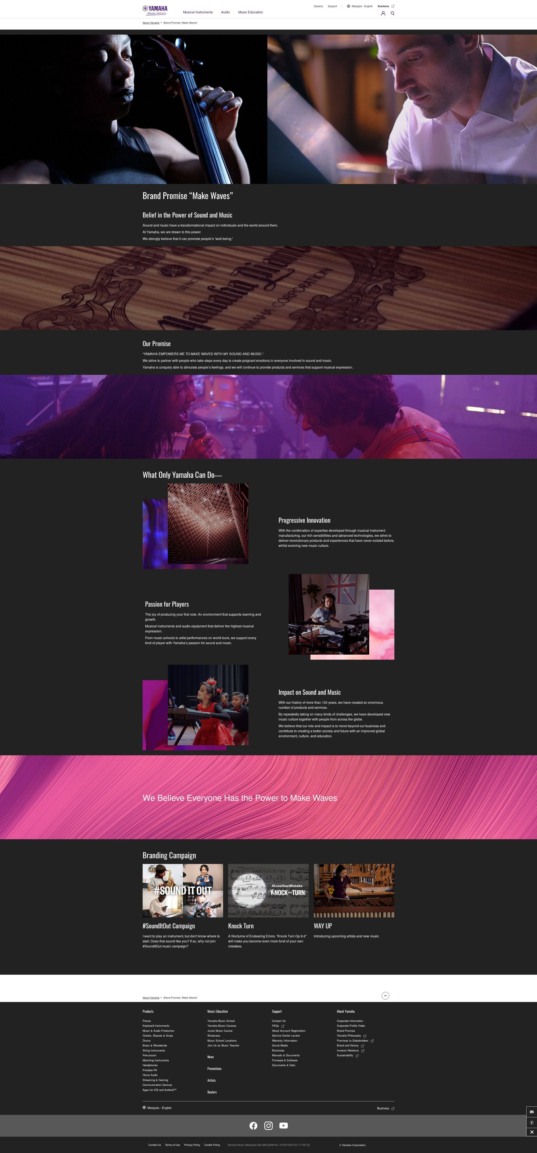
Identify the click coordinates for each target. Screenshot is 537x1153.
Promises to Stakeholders (352, 1040)
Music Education (250, 12)
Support (332, 6)
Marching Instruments (156, 1060)
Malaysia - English (362, 6)
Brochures (278, 1050)
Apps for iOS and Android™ (159, 1090)
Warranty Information (284, 1040)
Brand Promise (346, 1031)
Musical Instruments (198, 12)
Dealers (318, 6)
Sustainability (345, 1055)
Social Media (280, 1045)
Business (383, 6)
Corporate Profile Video (351, 1026)
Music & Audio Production (158, 1031)
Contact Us (279, 1021)
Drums (147, 1040)
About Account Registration (288, 1031)
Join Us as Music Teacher (223, 1045)
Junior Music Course (219, 1031)
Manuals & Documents (286, 1055)
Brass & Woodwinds (155, 1045)
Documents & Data (283, 1065)
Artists (211, 1080)
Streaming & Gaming (155, 1080)
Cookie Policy (212, 1144)
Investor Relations (348, 1050)
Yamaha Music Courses (221, 1026)
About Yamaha (151, 22)
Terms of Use (172, 1144)
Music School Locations (222, 1040)
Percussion (149, 1055)
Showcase (213, 1035)
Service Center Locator (286, 1035)
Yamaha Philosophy (349, 1035)
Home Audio (150, 1075)
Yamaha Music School (221, 1021)
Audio (225, 12)
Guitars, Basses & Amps (158, 1035)
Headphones (150, 1065)
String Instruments (154, 1050)
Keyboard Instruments (156, 1026)
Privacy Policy (192, 1144)
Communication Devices (157, 1085)
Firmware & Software (284, 1060)
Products (148, 1011)
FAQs (275, 1026)
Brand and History (348, 1045)
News (210, 1056)
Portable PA (150, 1070)
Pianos (147, 1021)
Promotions (214, 1068)
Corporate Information (350, 1021)
